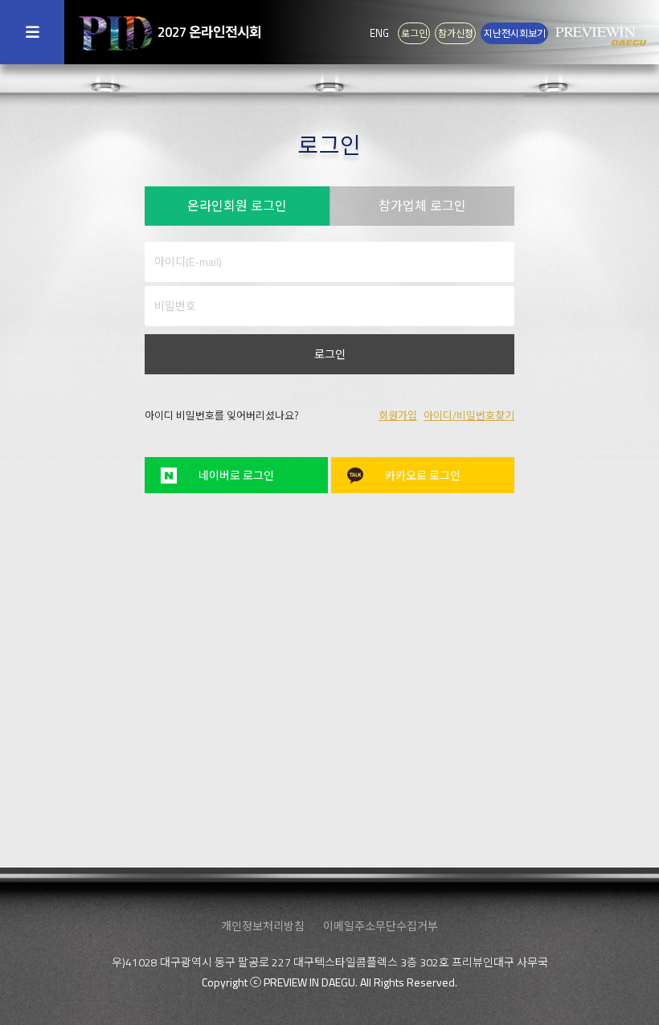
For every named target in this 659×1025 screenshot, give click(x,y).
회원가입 (398, 415)
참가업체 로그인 (422, 205)
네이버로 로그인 (236, 475)
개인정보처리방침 (263, 925)
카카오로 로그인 (422, 475)
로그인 (330, 353)
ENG (379, 33)
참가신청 (455, 33)
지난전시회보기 (515, 33)
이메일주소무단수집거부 (380, 925)
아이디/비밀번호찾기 (469, 415)
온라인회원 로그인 (237, 205)
